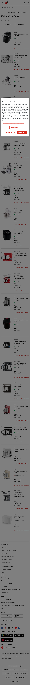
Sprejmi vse (21, 132)
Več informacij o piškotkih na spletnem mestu (13, 123)
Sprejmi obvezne (9, 132)
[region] (15, 117)
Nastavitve (14, 127)
